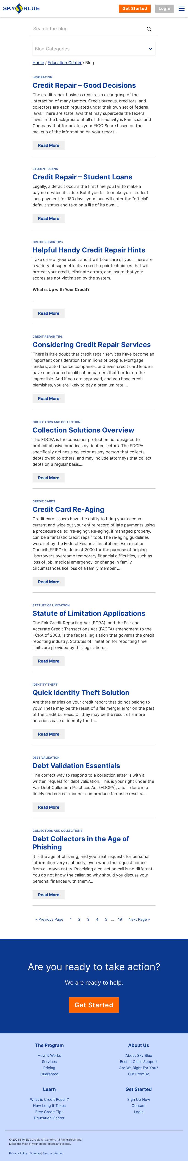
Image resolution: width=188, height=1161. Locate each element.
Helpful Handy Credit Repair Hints (89, 250)
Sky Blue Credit (22, 8)
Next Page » (139, 919)
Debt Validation (46, 757)
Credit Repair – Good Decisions (84, 85)
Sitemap (35, 1153)
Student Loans (45, 169)
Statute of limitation (51, 605)
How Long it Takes (49, 1105)
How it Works (49, 1055)
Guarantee (49, 1074)
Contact (139, 1105)
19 (120, 919)
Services (49, 1061)
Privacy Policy (18, 1153)
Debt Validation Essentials (76, 765)
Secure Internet (53, 1153)
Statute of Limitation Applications (89, 613)
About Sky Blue (138, 1055)
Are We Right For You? (138, 1067)
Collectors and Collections (58, 422)
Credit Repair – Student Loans (82, 177)
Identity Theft (45, 684)
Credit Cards (44, 501)
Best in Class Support (139, 1061)
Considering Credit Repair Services (92, 344)
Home (38, 62)
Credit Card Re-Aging (68, 509)
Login (165, 8)
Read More (48, 145)
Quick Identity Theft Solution (81, 692)
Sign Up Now (138, 1099)
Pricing (49, 1067)
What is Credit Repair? (49, 1099)
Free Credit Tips (49, 1111)
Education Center (65, 62)
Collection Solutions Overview (83, 430)
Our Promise (138, 1074)
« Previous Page (49, 919)
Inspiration (42, 77)
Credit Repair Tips (48, 242)
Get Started (134, 8)
